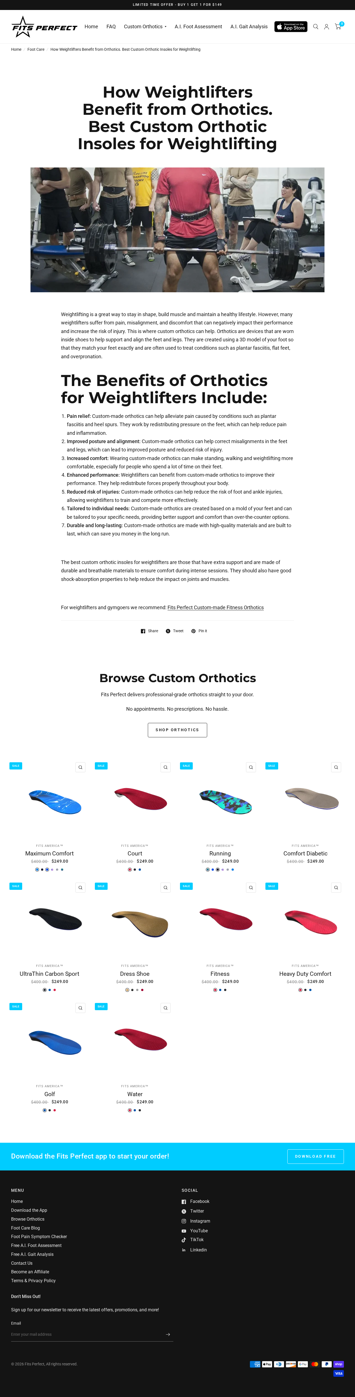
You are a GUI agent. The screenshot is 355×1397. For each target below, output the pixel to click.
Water (135, 1094)
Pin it (203, 631)
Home (91, 26)
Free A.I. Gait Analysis (32, 1254)
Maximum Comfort (49, 853)
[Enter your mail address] (167, 1334)
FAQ (111, 26)
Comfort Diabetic (305, 853)
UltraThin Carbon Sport (49, 973)
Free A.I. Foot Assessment (36, 1245)
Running (220, 853)
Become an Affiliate (30, 1271)
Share (153, 631)
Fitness (220, 973)
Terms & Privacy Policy (33, 1280)
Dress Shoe (134, 973)
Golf (49, 1094)
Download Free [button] (315, 1156)
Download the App (29, 1210)
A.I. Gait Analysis (249, 26)
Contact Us (21, 1263)
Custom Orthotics (143, 26)
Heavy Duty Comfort (305, 973)
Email (16, 1323)
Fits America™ (49, 846)
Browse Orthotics (27, 1219)
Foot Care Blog (25, 1228)
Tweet (178, 631)
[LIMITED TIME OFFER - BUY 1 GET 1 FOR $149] (177, 5)
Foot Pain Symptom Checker (39, 1236)
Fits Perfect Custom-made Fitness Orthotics (216, 607)
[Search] (315, 26)
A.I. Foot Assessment (198, 26)
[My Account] (326, 26)
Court (135, 853)
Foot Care (35, 49)
